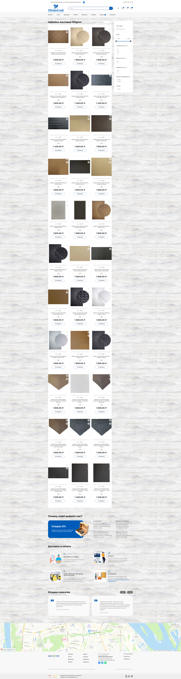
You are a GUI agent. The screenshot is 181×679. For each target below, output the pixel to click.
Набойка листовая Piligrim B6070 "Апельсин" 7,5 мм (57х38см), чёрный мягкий (101, 490)
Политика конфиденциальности (124, 669)
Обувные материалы (61, 19)
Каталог (50, 14)
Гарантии (84, 14)
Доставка (66, 14)
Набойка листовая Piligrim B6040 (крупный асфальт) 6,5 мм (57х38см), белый (80, 401)
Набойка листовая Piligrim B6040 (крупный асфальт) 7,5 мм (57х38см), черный (101, 445)
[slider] (116, 41)
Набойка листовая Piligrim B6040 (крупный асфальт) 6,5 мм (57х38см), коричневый (101, 401)
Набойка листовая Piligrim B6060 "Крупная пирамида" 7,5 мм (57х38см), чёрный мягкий (58, 490)
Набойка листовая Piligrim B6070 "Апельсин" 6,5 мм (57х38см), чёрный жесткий (80, 490)
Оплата (75, 14)
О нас (58, 14)
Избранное (127, 659)
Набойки (72, 19)
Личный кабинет (128, 653)
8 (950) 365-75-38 (128, 2)
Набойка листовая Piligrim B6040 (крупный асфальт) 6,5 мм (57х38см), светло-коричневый (58, 445)
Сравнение (127, 656)
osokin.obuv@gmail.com (105, 656)
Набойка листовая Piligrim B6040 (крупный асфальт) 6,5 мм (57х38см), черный (80, 445)
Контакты (112, 14)
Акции (102, 14)
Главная (50, 19)
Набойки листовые (83, 19)
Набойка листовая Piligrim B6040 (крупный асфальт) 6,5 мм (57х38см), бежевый (58, 401)
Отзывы (93, 14)
